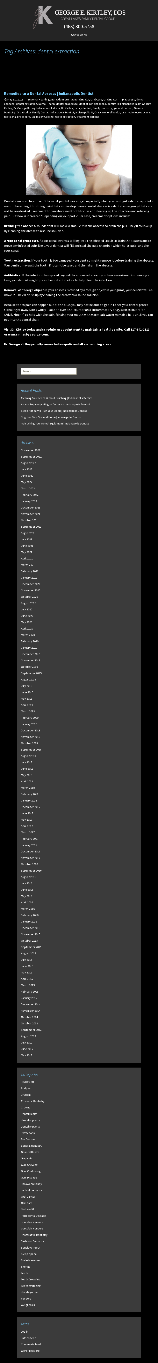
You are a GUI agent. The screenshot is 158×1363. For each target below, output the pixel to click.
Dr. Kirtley (67, 108)
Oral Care (96, 99)
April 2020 (27, 628)
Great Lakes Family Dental (33, 112)
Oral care (100, 112)
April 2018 (27, 781)
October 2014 (29, 1017)
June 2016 (27, 889)
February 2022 (29, 495)
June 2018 (27, 768)
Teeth (24, 1273)
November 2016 (30, 858)
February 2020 (29, 641)
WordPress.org (30, 1351)
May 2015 (26, 972)
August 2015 (28, 953)
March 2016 (28, 909)
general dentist (123, 108)
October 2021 (29, 520)
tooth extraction (65, 117)
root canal (144, 112)
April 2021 (27, 558)
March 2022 (28, 488)
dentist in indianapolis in (122, 104)
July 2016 (26, 883)
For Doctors (28, 1139)
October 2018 (29, 743)
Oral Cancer (28, 1196)
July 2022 (26, 469)
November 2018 (30, 737)
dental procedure (67, 104)
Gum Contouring (31, 1171)
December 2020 (30, 584)
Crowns (25, 1107)
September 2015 (31, 947)
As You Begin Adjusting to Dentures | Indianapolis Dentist (55, 404)
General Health (80, 99)
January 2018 (29, 800)
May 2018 (26, 775)
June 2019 (27, 692)
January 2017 (29, 845)
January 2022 (29, 501)
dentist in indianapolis (92, 104)
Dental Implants (30, 1126)
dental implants (30, 1120)
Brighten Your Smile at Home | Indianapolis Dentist (51, 417)
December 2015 (30, 928)
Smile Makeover (31, 1260)
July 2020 (26, 609)
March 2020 (28, 635)
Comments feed (31, 1344)
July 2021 (26, 539)
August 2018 (28, 756)
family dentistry (102, 108)
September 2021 (31, 526)
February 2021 (29, 571)
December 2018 (30, 730)
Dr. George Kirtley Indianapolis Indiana (37, 108)
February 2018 (29, 794)
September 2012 (31, 1030)
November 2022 (30, 450)
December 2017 (30, 807)
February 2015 (29, 991)
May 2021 (26, 552)
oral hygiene (129, 112)
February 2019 (29, 718)
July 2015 (26, 960)
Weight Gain (28, 1305)
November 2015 (30, 934)
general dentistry (59, 99)
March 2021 (28, 565)
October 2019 (29, 667)
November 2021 (30, 514)
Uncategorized (30, 1292)
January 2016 (29, 921)
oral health (113, 112)
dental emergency (126, 206)
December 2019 (30, 654)
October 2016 (29, 864)
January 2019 (29, 724)
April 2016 (27, 902)
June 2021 (27, 546)
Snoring (25, 1266)
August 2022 (28, 463)
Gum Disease (29, 1177)
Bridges (26, 1088)
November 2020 (30, 590)
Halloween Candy (31, 1184)
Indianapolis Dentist (62, 112)
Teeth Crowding (30, 1279)
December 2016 (30, 851)
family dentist (82, 108)
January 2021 (29, 577)
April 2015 (27, 979)
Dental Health (38, 99)
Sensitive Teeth (30, 1247)
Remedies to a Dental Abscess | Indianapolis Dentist (49, 93)
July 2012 (26, 1042)
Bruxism (26, 1095)
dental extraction (26, 104)
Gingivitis (26, 1158)
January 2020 (29, 647)
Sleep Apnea (29, 1254)
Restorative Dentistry (34, 1235)
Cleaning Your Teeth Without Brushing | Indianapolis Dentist (56, 398)
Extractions (28, 1133)
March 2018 (28, 788)
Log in (24, 1331)
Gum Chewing (29, 1165)
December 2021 (30, 507)
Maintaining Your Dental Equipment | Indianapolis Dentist (55, 423)
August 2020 (28, 603)
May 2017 (26, 819)
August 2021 (28, 533)
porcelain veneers (32, 1222)
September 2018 (31, 749)
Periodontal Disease (33, 1216)
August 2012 (28, 1036)
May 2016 (26, 896)
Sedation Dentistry (32, 1241)
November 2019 (30, 660)
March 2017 (28, 832)
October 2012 (29, 1023)
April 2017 (27, 826)
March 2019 (28, 711)
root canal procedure (17, 117)
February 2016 (29, 915)
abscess (129, 99)
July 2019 (26, 686)
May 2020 (26, 622)
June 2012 (27, 1049)
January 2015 (29, 998)
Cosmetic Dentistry (33, 1101)
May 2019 (26, 698)
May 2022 (26, 482)
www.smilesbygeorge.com (28, 334)
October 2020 (29, 596)
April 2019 (27, 705)
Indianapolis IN (84, 112)
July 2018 (26, 762)
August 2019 (28, 679)
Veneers (26, 1298)
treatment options (88, 117)
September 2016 (31, 870)
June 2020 (27, 616)
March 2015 (28, 985)
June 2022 (27, 475)
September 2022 (31, 456)
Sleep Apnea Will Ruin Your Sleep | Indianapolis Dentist (54, 411)
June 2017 (27, 813)
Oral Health (110, 99)
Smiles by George (43, 117)
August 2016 (28, 877)
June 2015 (27, 966)
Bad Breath (28, 1082)
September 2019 (31, 673)
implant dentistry (31, 1190)
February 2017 (29, 839)
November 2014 (30, 1010)
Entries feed (28, 1338)
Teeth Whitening (31, 1286)
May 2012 (26, 1055)
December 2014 (30, 1004)
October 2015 (29, 940)
